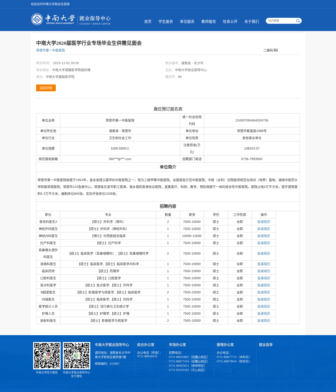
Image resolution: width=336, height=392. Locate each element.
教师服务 (208, 22)
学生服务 (165, 22)
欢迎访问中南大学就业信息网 (50, 4)
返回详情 (46, 88)
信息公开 (230, 22)
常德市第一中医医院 (50, 50)
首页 (148, 22)
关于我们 (251, 22)
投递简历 (263, 222)
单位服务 (187, 22)
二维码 (268, 50)
